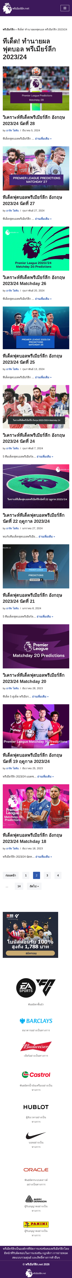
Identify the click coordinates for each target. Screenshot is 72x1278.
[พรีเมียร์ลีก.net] (16, 8)
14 (19, 886)
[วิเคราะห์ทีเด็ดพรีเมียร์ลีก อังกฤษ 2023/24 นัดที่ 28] (36, 88)
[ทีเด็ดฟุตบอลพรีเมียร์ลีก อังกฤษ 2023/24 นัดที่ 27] (36, 168)
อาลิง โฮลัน (12, 130)
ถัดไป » (34, 886)
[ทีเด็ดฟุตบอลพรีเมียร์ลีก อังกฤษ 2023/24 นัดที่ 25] (36, 328)
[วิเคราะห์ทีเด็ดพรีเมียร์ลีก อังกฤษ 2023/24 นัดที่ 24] (36, 406)
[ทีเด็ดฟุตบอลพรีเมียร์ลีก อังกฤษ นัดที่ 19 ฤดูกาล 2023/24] (36, 726)
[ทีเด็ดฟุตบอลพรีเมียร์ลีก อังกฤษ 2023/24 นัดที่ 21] (36, 566)
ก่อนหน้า (11, 875)
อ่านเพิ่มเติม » (43, 138)
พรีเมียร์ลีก (9, 29)
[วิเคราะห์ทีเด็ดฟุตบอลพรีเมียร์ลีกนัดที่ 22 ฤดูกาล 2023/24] (36, 486)
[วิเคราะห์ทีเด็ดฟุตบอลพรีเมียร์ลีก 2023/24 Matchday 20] (36, 646)
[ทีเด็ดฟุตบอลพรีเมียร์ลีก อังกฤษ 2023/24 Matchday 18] (36, 806)
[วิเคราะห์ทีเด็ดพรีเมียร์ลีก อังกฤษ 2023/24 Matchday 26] (36, 249)
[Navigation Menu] (65, 8)
